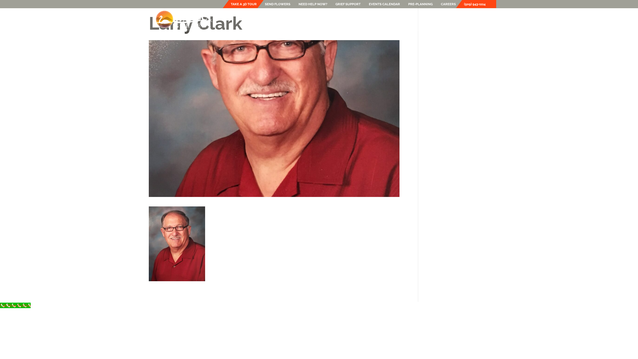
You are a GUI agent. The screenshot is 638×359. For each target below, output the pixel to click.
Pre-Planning (420, 4)
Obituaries (431, 19)
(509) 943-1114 (474, 4)
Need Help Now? (313, 4)
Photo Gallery (385, 19)
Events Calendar (384, 4)
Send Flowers (277, 4)
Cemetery (327, 19)
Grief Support (348, 4)
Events (354, 19)
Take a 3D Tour (244, 4)
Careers (448, 4)
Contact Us (479, 19)
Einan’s (270, 19)
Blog (409, 19)
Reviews (454, 19)
